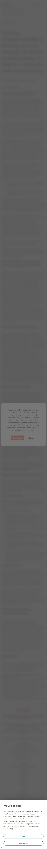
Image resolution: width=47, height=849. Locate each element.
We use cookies (12, 805)
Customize (23, 843)
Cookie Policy (8, 829)
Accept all (24, 836)
